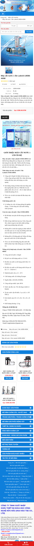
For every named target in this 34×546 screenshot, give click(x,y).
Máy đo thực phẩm (8, 497)
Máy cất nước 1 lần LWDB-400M (18, 329)
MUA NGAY (9, 378)
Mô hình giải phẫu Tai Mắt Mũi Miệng (17, 468)
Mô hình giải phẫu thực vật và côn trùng (17, 489)
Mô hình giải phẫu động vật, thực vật (16, 487)
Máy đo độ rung (22, 500)
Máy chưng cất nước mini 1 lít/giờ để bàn (25, 372)
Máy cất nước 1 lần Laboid (9, 332)
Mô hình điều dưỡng (13, 479)
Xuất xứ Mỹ (23, 479)
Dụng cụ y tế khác (24, 492)
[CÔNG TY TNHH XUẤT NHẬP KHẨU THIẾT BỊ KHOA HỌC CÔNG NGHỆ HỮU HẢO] (17, 3)
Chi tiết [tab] (5, 117)
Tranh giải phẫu (25, 481)
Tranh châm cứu (24, 484)
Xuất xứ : (9, 91)
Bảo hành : (9, 93)
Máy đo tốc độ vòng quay (23, 497)
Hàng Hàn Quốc (26, 476)
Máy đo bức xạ (11, 500)
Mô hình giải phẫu (21, 462)
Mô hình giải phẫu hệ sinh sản (17, 473)
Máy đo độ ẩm (12, 495)
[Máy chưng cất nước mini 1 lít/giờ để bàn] (25, 362)
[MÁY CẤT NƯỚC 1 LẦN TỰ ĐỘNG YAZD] (9, 390)
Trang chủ (11, 462)
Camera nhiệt (22, 495)
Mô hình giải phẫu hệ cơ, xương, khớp (17, 471)
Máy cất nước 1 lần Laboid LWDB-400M (13, 338)
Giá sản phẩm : (8, 110)
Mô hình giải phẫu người (17, 465)
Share (5, 84)
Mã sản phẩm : (7, 88)
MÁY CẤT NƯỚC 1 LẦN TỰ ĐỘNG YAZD (8, 399)
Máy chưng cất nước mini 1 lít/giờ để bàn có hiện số (8, 372)
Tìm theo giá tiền (5, 22)
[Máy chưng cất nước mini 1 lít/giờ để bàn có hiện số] (9, 362)
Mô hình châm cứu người (11, 481)
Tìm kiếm (29, 31)
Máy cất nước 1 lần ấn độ (9, 335)
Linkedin (23, 84)
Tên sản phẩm (5, 28)
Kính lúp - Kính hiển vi (11, 492)
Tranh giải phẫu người (11, 484)
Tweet (14, 84)
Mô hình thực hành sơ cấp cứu (11, 476)
